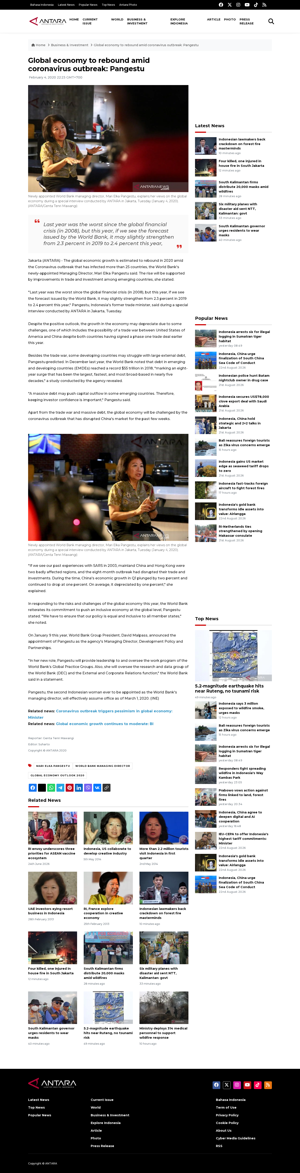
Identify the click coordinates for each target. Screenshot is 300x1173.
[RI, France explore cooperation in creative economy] (108, 888)
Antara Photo (128, 4)
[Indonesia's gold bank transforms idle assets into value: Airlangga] (206, 511)
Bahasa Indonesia (42, 4)
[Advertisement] (233, 87)
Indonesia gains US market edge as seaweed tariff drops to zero (244, 466)
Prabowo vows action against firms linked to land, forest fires (243, 795)
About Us (223, 1131)
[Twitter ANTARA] (230, 5)
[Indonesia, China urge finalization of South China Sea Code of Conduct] (206, 360)
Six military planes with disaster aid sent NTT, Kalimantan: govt (158, 973)
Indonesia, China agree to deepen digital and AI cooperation (240, 817)
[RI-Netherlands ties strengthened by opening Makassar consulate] (206, 533)
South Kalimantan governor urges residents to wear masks (51, 1033)
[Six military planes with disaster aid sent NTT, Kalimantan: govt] (163, 948)
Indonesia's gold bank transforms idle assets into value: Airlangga (241, 509)
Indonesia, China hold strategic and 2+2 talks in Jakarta (240, 423)
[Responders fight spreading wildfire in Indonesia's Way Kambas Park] (206, 775)
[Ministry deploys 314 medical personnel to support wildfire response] (163, 1007)
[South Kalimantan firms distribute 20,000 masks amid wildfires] (108, 948)
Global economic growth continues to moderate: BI (105, 724)
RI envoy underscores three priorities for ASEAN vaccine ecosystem (51, 853)
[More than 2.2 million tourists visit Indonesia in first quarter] (163, 828)
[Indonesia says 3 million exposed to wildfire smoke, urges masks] (206, 710)
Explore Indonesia (179, 21)
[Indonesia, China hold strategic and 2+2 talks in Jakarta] (206, 425)
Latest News (66, 4)
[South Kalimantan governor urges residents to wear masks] (52, 1007)
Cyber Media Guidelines (235, 1138)
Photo (230, 19)
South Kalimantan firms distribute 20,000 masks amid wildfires (104, 973)
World (117, 19)
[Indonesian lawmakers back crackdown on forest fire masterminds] (163, 888)
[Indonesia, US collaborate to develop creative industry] (108, 828)
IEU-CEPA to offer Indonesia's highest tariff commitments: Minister (243, 838)
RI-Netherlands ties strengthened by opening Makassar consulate (240, 531)
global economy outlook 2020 (57, 775)
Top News (108, 4)
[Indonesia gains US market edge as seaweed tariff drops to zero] (206, 468)
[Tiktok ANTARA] (256, 5)
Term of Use (226, 1107)
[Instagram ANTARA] (238, 5)
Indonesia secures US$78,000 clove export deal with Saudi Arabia (244, 401)
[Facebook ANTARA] (221, 5)
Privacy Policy (227, 1115)
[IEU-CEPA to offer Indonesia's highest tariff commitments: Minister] (206, 840)
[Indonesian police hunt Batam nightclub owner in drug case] (206, 382)
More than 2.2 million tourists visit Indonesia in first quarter (163, 853)
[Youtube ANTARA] (247, 5)
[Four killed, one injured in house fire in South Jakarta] (52, 948)
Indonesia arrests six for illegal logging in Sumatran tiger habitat (244, 336)
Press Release (247, 21)
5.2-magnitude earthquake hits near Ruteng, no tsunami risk (108, 1033)
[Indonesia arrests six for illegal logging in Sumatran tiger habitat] (206, 338)
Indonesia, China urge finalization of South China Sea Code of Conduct (241, 358)
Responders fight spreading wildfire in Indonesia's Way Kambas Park (242, 773)
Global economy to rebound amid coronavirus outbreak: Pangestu (146, 45)
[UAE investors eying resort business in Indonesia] (52, 888)
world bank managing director (102, 765)
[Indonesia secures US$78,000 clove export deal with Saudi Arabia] (206, 403)
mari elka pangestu (53, 765)
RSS (219, 1146)
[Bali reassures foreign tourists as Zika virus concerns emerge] (206, 447)
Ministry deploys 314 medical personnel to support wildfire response (163, 1033)
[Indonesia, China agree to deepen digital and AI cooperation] (206, 819)
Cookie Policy (227, 1123)
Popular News (88, 4)
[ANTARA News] (48, 21)
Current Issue (90, 21)
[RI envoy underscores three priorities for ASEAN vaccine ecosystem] (52, 828)
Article (213, 19)
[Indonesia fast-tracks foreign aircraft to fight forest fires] (206, 490)
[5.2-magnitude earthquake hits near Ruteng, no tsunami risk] (108, 1007)
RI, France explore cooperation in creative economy (103, 913)
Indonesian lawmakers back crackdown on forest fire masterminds (162, 913)
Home (74, 19)
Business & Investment (137, 21)
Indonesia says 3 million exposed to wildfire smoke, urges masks (241, 708)
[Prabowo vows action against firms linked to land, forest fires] (206, 797)
